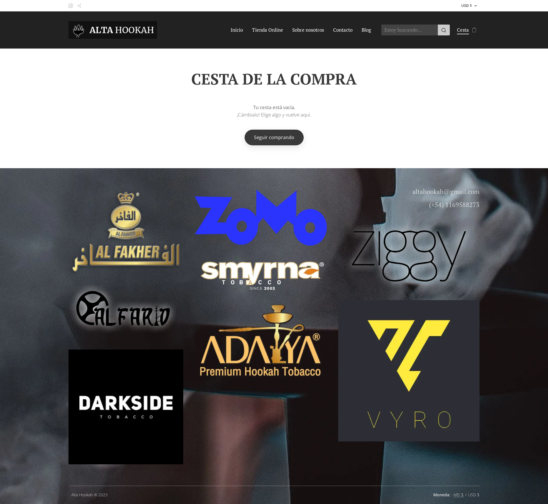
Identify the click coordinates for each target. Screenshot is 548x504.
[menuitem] (238, 30)
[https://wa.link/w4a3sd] (79, 6)
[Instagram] (70, 6)
